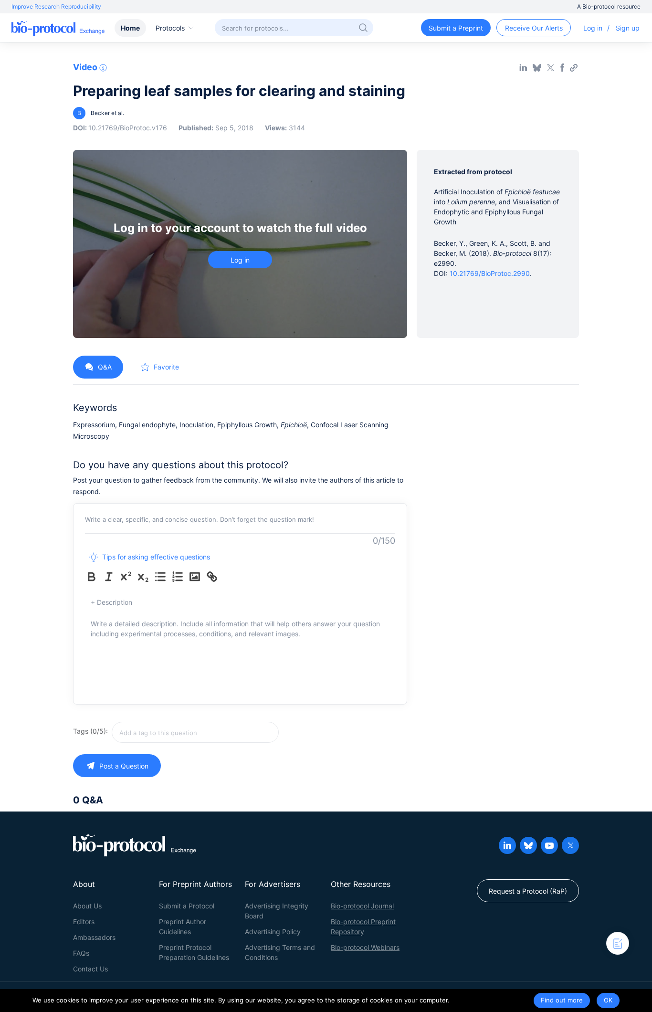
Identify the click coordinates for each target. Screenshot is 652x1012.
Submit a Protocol (186, 906)
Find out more (562, 1000)
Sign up (628, 28)
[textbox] (195, 732)
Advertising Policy (273, 932)
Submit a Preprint (456, 28)
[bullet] (162, 576)
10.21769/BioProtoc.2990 (490, 273)
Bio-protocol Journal (362, 906)
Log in (592, 28)
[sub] (145, 576)
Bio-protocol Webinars (365, 947)
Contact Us (90, 969)
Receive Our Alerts (534, 28)
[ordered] (179, 576)
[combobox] (195, 732)
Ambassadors (94, 937)
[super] (128, 576)
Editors (84, 921)
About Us (87, 906)
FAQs (81, 953)
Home (130, 28)
